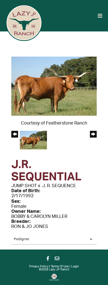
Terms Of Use (60, 266)
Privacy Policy (38, 266)
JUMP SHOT (24, 186)
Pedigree (21, 239)
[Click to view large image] (54, 86)
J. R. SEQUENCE (59, 186)
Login (75, 266)
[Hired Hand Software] (54, 278)
